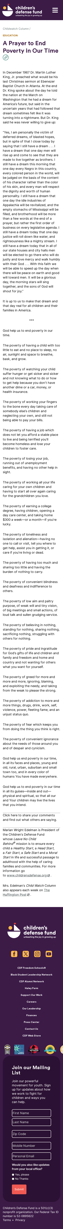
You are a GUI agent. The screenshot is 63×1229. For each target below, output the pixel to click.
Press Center (31, 1022)
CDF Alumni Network (31, 981)
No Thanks (21, 1179)
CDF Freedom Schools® (31, 968)
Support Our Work (31, 995)
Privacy (20, 1220)
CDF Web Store (31, 1036)
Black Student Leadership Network (31, 975)
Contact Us (31, 1029)
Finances (31, 1015)
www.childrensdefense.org (27, 875)
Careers (31, 1002)
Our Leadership (31, 1008)
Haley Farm (31, 988)
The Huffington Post (26, 892)
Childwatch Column (16, 29)
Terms (7, 1220)
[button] (6, 57)
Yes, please (22, 1175)
